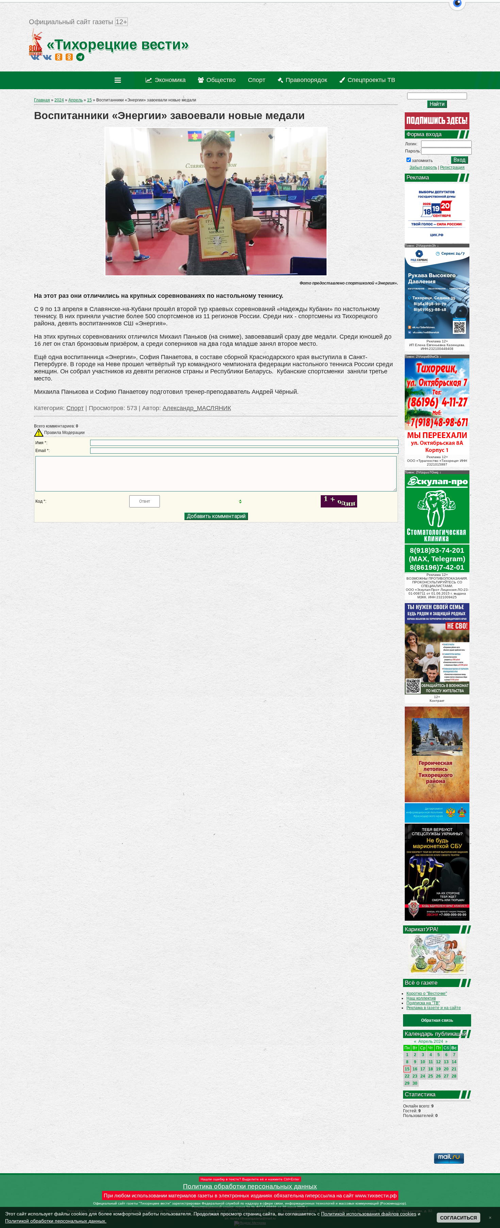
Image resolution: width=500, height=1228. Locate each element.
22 (407, 1076)
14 (454, 1062)
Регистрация (452, 167)
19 (438, 1069)
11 (431, 1062)
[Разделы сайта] (119, 80)
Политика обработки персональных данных (250, 1186)
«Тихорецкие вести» (116, 44)
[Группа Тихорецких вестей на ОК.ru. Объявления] (69, 57)
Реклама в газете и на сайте (433, 1007)
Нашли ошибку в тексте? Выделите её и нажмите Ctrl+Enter (250, 1179)
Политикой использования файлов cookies (368, 1213)
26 (438, 1076)
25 (430, 1076)
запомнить (422, 160)
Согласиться (458, 1218)
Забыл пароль (423, 167)
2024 (59, 100)
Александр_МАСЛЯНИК (197, 408)
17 (422, 1069)
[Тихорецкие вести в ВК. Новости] (35, 57)
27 (446, 1076)
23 (415, 1076)
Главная (42, 100)
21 (454, 1069)
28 (454, 1076)
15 (89, 100)
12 (438, 1062)
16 (415, 1069)
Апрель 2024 (430, 1041)
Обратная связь (437, 1020)
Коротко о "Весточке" (426, 993)
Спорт (75, 408)
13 (446, 1062)
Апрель (75, 100)
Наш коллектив (421, 998)
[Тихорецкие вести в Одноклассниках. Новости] (58, 57)
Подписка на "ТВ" (423, 1003)
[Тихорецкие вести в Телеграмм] (80, 57)
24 (422, 1076)
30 (415, 1083)
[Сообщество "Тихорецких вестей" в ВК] (47, 57)
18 (430, 1069)
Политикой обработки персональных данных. (55, 1221)
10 (422, 1062)
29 (407, 1083)
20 (446, 1069)
